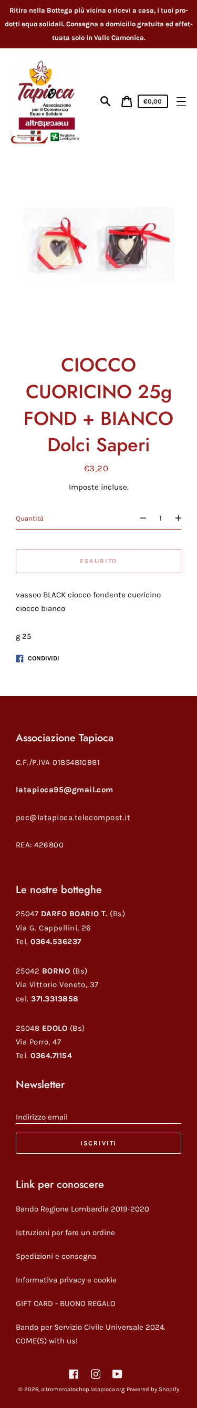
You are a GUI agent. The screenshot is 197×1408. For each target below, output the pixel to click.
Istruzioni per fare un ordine (65, 1232)
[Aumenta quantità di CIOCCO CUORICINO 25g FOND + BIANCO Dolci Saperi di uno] (182, 518)
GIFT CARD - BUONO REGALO (66, 1303)
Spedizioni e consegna (56, 1256)
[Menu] (181, 101)
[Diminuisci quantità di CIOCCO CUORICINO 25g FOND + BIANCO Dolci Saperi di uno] (138, 518)
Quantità (30, 518)
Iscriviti (98, 1143)
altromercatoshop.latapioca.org (83, 1389)
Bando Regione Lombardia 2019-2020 (82, 1209)
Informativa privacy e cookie (66, 1280)
